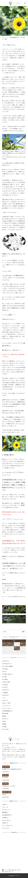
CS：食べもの (5, 695)
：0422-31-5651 (17, 870)
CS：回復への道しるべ (7, 674)
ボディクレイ (5, 809)
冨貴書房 (4, 812)
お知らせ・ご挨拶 (6, 703)
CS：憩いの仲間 (6, 682)
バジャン (4, 807)
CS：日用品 (5, 684)
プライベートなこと (6, 708)
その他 (3, 804)
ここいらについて (6, 705)
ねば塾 (3, 823)
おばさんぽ (5, 700)
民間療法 (4, 724)
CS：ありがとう (5, 661)
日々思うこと (5, 718)
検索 (23, 631)
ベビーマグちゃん (6, 825)
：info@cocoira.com (8, 871)
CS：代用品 (5, 669)
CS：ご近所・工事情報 (7, 666)
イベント (4, 698)
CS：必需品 (5, 679)
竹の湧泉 (4, 726)
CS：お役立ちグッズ (7, 663)
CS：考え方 (14, 24)
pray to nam (5, 820)
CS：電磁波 (5, 692)
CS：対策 (4, 676)
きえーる (4, 828)
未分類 (3, 721)
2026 (14, 641)
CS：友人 (4, 671)
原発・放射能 (5, 713)
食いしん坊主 (5, 729)
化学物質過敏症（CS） (7, 711)
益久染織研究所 (6, 815)
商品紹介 (4, 716)
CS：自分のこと (6, 690)
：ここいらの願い (7, 870)
